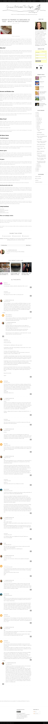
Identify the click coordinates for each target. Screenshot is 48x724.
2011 (36, 115)
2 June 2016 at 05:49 (7, 616)
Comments (36, 713)
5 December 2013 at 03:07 (8, 534)
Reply (30, 287)
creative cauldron (38, 176)
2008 (37, 169)
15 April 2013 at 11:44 (7, 301)
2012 (37, 113)
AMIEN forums (21, 43)
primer (14, 239)
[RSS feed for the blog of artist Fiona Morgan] (44, 1)
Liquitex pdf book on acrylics (4, 212)
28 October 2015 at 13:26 (7, 544)
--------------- (6, 565)
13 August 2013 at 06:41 (7, 480)
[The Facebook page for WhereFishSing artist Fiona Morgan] (39, 1)
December (39, 118)
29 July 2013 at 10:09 (7, 430)
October (38, 120)
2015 (37, 112)
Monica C (6, 282)
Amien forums (2, 208)
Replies (4, 312)
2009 (37, 168)
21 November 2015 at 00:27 (8, 595)
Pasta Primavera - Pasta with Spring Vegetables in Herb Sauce (42, 98)
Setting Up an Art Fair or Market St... (4, 274)
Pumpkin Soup (39, 153)
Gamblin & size (2, 211)
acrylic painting (5, 238)
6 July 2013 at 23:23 (7, 382)
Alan (5, 543)
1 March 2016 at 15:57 (9, 316)
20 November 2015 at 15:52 (8, 581)
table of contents (38, 178)
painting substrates (16, 41)
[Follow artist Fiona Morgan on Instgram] (40, 1)
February (38, 166)
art (8, 238)
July (37, 125)
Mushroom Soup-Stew (40, 151)
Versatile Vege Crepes (40, 146)
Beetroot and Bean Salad (43, 77)
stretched (19, 239)
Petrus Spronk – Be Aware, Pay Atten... (15, 274)
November (39, 119)
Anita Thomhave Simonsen (17, 36)
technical (22, 239)
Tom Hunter (6, 489)
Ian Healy (6, 443)
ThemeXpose (7, 722)
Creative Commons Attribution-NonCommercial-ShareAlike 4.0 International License (22, 717)
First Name (40, 55)
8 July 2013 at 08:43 (7, 399)
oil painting (25, 238)
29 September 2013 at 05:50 (8, 490)
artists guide (12, 238)
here (2, 221)
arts (15, 238)
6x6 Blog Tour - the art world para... (26, 274)
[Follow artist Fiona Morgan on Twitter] (43, 1)
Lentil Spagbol (39, 132)
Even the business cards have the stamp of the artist (43, 104)
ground (22, 238)
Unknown (6, 381)
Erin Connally (9, 314)
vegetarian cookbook (38, 182)
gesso (19, 238)
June (38, 126)
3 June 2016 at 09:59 (7, 628)
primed (12, 239)
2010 (37, 116)
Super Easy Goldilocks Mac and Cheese (43, 92)
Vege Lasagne (39, 139)
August (38, 123)
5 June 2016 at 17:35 (7, 642)
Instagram (41, 69)
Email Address (40, 52)
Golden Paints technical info (4, 210)
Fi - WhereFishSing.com (12, 250)
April (38, 163)
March (38, 165)
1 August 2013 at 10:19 (7, 457)
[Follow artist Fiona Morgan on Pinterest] (42, 1)
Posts (35, 711)
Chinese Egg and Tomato (41, 144)
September (39, 122)
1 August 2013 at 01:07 (7, 445)
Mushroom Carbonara (40, 134)
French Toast (42, 86)
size (16, 239)
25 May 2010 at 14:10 (7, 284)
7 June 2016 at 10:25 (9, 664)
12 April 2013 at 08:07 (7, 292)
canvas (17, 238)
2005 (37, 170)
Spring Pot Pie (42, 81)
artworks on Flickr (12, 226)
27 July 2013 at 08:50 (7, 420)
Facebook (37, 69)
